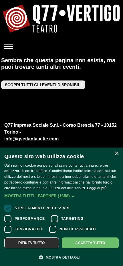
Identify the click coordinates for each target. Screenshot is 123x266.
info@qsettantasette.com (31, 138)
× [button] (116, 154)
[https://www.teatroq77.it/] (61, 20)
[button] (61, 196)
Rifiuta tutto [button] (31, 243)
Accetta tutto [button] (90, 243)
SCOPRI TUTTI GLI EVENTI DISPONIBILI (43, 84)
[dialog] (61, 207)
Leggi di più (96, 188)
